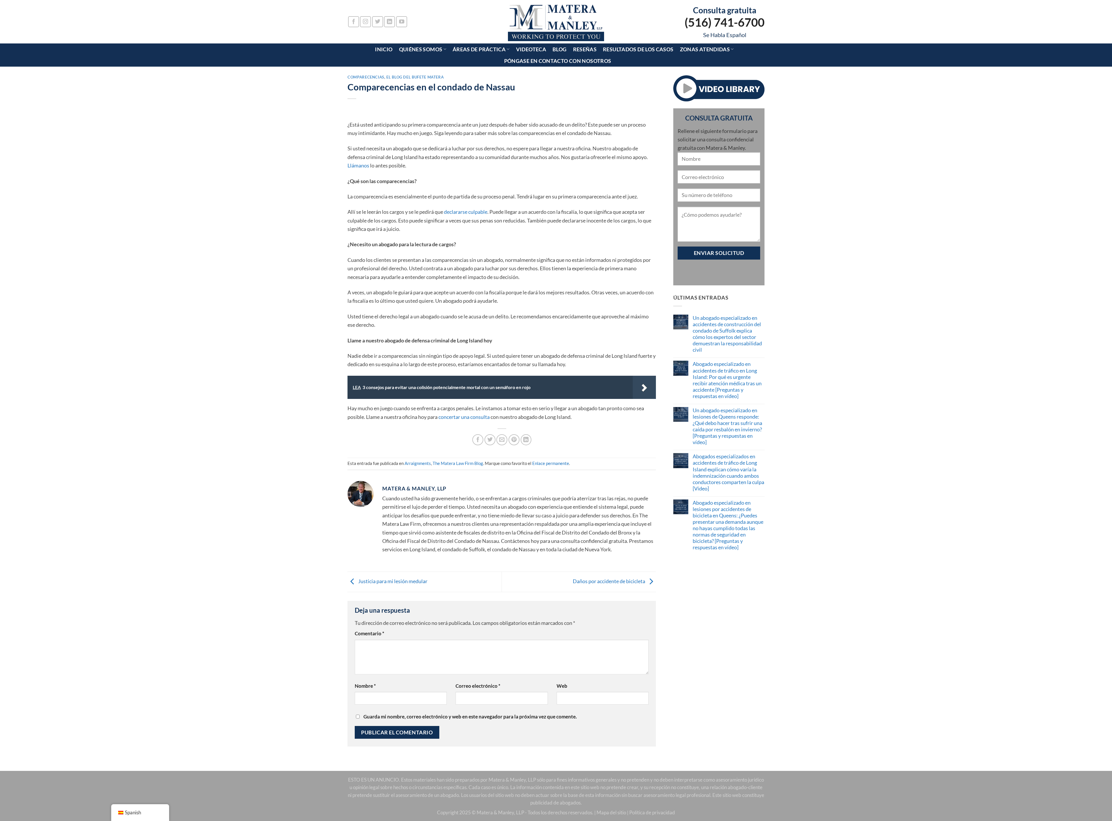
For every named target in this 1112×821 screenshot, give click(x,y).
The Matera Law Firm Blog (458, 463)
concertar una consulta (464, 417)
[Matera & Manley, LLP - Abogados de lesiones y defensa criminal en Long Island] (556, 21)
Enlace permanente (550, 463)
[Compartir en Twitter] (489, 439)
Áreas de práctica (479, 49)
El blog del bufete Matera (415, 77)
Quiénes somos (420, 49)
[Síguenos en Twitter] (377, 21)
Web (562, 686)
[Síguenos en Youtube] (401, 21)
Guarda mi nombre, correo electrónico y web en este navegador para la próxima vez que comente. (470, 717)
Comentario (369, 633)
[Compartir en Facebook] (477, 439)
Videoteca (531, 49)
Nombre (365, 686)
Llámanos (358, 165)
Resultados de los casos (638, 49)
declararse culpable (465, 212)
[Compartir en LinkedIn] (526, 439)
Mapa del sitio (611, 812)
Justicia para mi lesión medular (392, 581)
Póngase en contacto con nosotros (557, 61)
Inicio (383, 49)
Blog (559, 49)
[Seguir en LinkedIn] (389, 21)
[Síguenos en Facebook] (353, 21)
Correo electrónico (478, 686)
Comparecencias (366, 77)
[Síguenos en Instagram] (365, 21)
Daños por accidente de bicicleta (609, 581)
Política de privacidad (652, 812)
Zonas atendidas (705, 49)
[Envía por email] (501, 439)
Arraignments (418, 463)
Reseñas (585, 49)
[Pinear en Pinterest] (514, 439)
